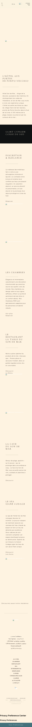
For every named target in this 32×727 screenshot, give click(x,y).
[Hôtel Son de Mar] (2, 4)
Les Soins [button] (9, 554)
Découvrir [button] (10, 371)
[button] (12, 654)
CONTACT (16, 683)
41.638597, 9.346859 (19, 641)
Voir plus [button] (9, 313)
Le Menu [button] (9, 373)
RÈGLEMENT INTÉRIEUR (15, 701)
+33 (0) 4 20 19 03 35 (16, 648)
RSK (7, 700)
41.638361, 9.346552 (21, 643)
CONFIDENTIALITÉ (16, 703)
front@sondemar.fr (16, 646)
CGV (24, 700)
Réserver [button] (9, 201)
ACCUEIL (16, 659)
